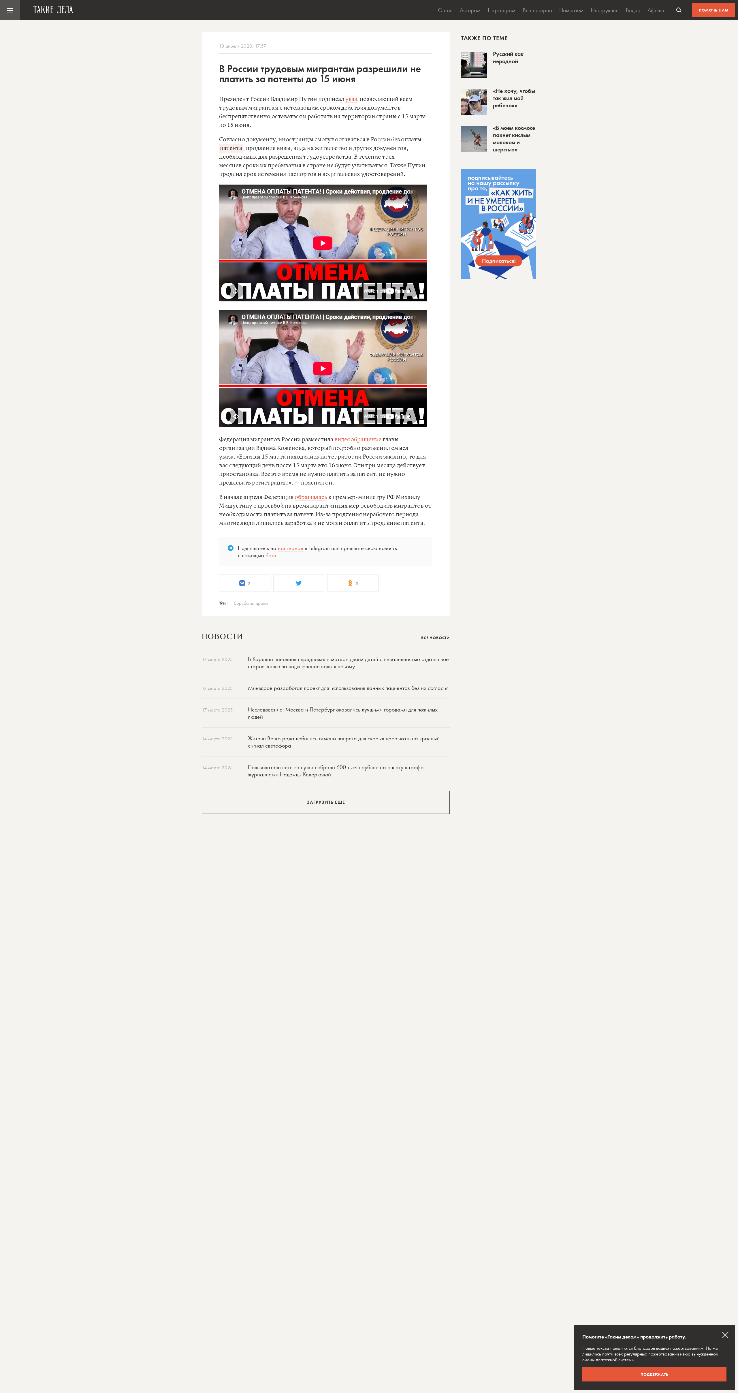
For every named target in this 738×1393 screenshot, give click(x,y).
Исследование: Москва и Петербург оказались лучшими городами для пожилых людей (343, 713)
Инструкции (605, 10)
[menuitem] (10, 10)
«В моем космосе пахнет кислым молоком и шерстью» (514, 138)
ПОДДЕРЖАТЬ (655, 1374)
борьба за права (251, 603)
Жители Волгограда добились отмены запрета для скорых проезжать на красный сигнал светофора (344, 742)
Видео (633, 10)
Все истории (537, 10)
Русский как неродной (508, 57)
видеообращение (357, 439)
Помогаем (571, 10)
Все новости (435, 637)
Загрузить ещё (326, 802)
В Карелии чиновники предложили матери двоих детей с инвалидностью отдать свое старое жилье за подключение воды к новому (348, 662)
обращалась (311, 497)
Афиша (655, 10)
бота (271, 555)
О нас (445, 10)
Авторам (470, 10)
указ (351, 99)
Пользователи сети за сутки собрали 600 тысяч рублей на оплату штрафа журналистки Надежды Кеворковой (336, 770)
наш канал (290, 548)
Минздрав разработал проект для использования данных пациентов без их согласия (348, 688)
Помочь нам (713, 10)
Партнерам (501, 10)
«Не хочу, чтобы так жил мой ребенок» (514, 98)
